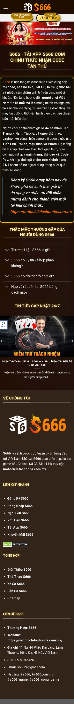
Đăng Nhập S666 (19, 506)
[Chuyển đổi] (7, 250)
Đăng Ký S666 (17, 498)
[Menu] (5, 7)
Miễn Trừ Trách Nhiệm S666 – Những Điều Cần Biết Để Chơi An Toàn (37, 363)
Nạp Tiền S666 (18, 513)
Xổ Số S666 (15, 584)
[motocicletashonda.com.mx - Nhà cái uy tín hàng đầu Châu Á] (37, 7)
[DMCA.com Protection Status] (15, 544)
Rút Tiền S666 (18, 520)
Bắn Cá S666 (17, 591)
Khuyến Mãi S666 (20, 535)
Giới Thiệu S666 (19, 569)
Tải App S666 (17, 527)
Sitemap (13, 598)
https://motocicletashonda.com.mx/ (42, 211)
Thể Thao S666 (19, 577)
